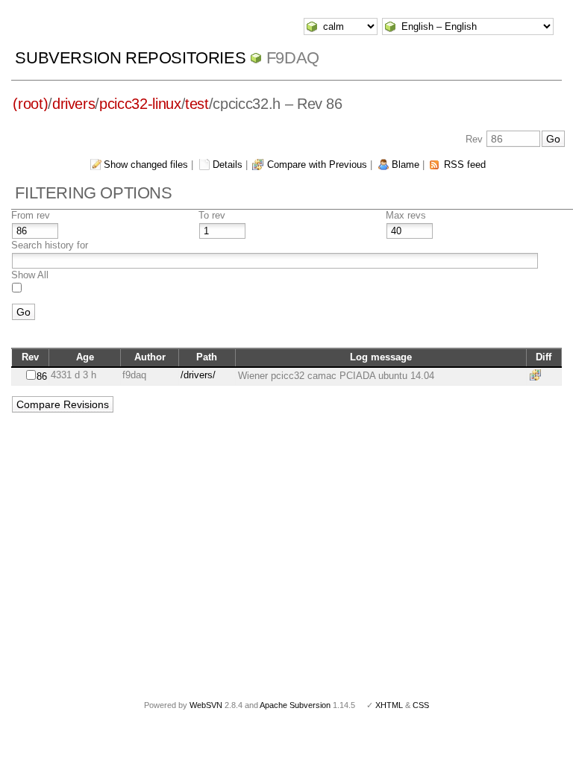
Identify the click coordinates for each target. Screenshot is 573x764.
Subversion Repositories (130, 57)
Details (227, 164)
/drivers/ (198, 375)
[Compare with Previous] (538, 375)
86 (42, 376)
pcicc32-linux (140, 104)
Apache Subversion (295, 705)
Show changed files (146, 164)
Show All (29, 275)
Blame (405, 164)
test (197, 104)
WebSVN (206, 705)
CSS (421, 705)
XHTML (389, 705)
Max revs (406, 215)
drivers (74, 104)
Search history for (49, 245)
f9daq (292, 57)
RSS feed (465, 164)
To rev (211, 215)
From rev (30, 215)
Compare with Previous (317, 164)
